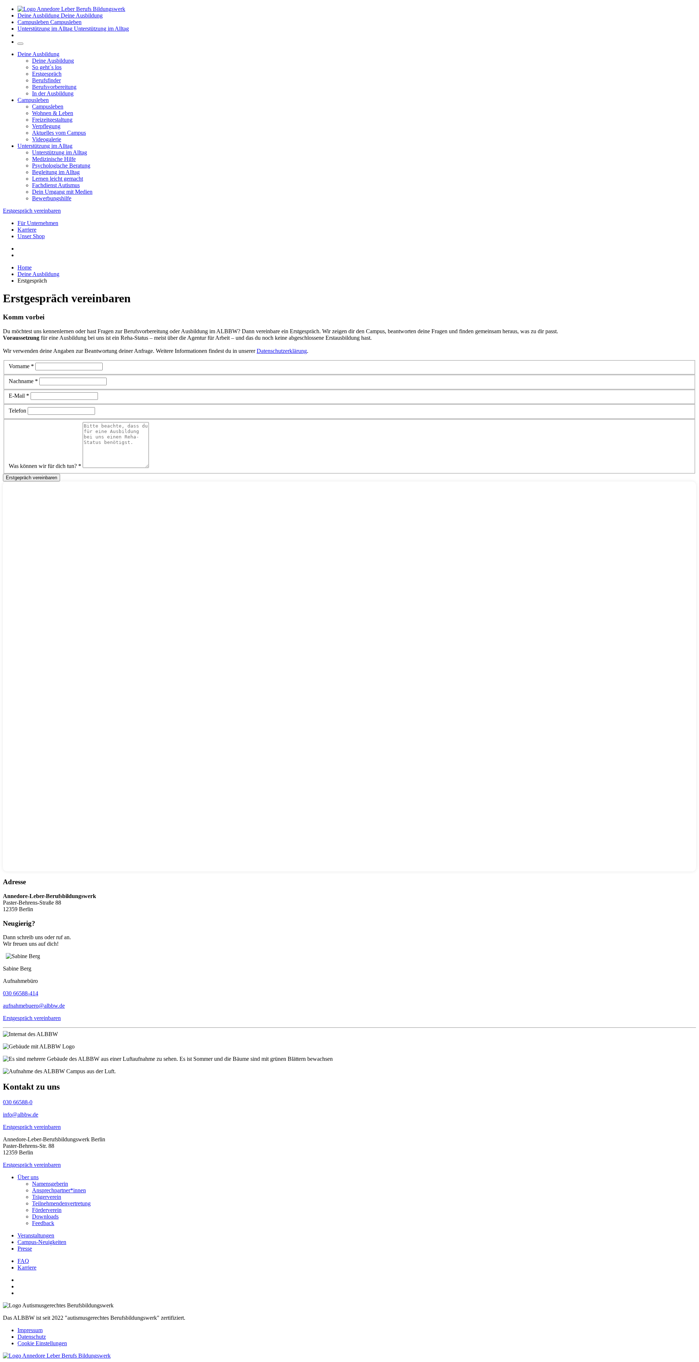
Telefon (17, 411)
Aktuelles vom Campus (59, 133)
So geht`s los (47, 67)
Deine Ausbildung (38, 54)
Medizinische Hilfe (54, 159)
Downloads (45, 1216)
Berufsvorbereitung (54, 87)
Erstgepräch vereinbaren (31, 477)
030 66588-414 (20, 993)
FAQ (23, 1261)
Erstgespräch (47, 74)
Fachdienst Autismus (56, 185)
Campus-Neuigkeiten (41, 1242)
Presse (24, 1248)
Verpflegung (46, 126)
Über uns (28, 1177)
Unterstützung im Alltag (44, 146)
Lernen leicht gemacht (57, 179)
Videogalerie (46, 139)
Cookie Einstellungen (42, 1343)
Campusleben (33, 100)
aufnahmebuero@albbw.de (34, 1006)
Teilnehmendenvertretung (61, 1203)
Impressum (30, 1330)
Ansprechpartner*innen (59, 1190)
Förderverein (47, 1210)
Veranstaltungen (35, 1235)
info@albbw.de (20, 1114)
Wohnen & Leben (52, 113)
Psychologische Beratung (61, 165)
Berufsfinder (46, 80)
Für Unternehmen (37, 223)
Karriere (26, 230)
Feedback (43, 1223)
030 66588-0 (17, 1102)
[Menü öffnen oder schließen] (20, 44)
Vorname (21, 366)
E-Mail (19, 396)
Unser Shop (31, 236)
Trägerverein (46, 1197)
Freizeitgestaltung (52, 120)
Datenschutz (31, 1337)
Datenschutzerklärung (282, 351)
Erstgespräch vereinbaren (32, 211)
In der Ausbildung (53, 93)
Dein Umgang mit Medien (62, 192)
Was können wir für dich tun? (45, 466)
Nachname (23, 381)
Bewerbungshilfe (51, 198)
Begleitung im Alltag (56, 172)
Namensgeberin (50, 1184)
